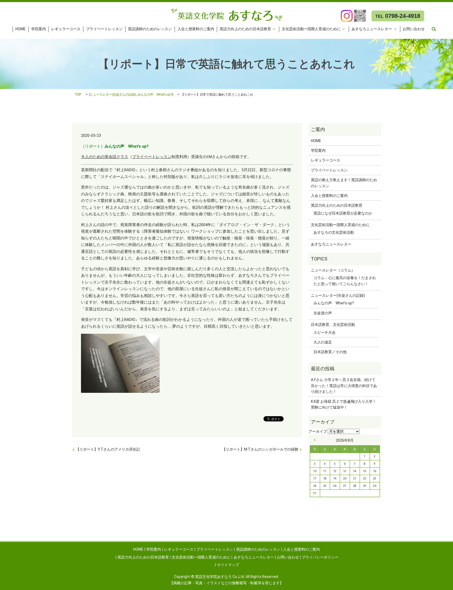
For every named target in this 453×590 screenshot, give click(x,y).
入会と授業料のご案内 (195, 29)
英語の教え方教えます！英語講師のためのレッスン (344, 183)
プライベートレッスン (104, 29)
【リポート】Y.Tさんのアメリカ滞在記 (108, 449)
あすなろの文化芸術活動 (334, 232)
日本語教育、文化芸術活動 (333, 324)
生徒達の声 (323, 313)
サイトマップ (228, 565)
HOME (20, 29)
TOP (78, 94)
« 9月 (316, 439)
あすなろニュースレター (372, 29)
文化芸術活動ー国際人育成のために (311, 29)
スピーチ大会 (325, 332)
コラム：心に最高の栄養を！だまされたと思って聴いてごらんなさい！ (345, 281)
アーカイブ (318, 431)
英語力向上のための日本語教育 (245, 29)
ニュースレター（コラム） (333, 270)
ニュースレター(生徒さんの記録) (113, 94)
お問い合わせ (414, 29)
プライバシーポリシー (320, 557)
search (434, 29)
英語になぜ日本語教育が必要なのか (343, 213)
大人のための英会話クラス (104, 156)
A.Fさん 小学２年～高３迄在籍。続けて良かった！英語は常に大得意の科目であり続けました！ (344, 386)
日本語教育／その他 (330, 352)
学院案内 (38, 29)
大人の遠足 (323, 342)
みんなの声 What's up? (155, 94)
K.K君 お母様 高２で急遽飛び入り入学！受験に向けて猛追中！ (343, 404)
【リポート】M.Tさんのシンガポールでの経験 (260, 449)
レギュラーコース (65, 29)
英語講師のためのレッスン (150, 29)
